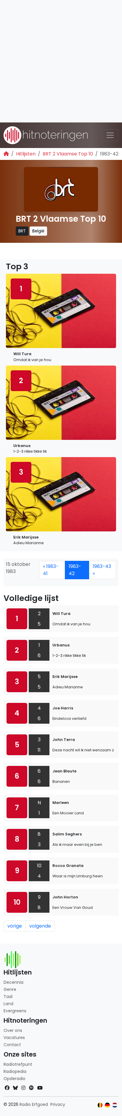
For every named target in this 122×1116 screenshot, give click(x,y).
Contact (12, 1045)
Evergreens (15, 1011)
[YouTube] (40, 1088)
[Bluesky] (15, 1088)
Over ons (13, 1030)
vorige (14, 926)
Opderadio (14, 1079)
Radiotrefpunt (18, 1064)
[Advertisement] (61, 61)
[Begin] (6, 153)
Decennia (13, 982)
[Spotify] (31, 1088)
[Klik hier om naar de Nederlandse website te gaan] (114, 1105)
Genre (10, 989)
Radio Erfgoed (34, 1104)
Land (8, 1004)
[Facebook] (7, 1088)
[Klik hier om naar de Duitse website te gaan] (107, 1105)
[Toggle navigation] (110, 135)
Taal (8, 996)
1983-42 (75, 570)
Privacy (57, 1104)
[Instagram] (23, 1088)
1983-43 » (102, 570)
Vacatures (14, 1038)
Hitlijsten (26, 153)
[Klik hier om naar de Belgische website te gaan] (100, 1105)
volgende (40, 926)
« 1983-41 (51, 570)
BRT (22, 231)
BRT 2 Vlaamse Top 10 (68, 153)
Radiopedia (15, 1071)
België (38, 231)
